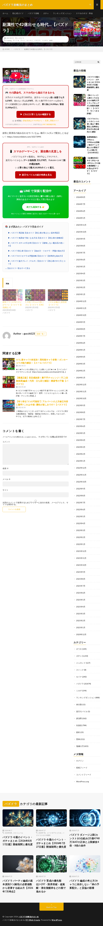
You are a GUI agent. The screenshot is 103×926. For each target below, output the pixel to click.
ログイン (80, 761)
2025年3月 (80, 280)
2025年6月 (80, 259)
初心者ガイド (18, 13)
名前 (6, 468)
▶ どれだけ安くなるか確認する (35, 114)
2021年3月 (80, 613)
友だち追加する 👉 (35, 207)
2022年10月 (81, 482)
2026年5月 (80, 218)
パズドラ (21, 38)
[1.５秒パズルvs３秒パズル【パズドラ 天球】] (35, 295)
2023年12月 (81, 384)
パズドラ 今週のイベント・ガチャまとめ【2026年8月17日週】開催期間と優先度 (18, 841)
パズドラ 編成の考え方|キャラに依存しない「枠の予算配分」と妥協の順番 (84, 884)
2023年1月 (80, 461)
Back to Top (52, 907)
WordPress (57, 920)
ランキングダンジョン (62, 13)
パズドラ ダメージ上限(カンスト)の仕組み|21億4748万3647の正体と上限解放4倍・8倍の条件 (84, 840)
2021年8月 (80, 579)
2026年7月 (80, 204)
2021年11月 (81, 558)
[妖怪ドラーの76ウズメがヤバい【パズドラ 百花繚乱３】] (13, 295)
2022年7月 (80, 502)
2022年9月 (80, 488)
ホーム (5, 13)
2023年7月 (80, 419)
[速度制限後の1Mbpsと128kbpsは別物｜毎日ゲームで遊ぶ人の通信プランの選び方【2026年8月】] (79, 142)
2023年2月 (80, 454)
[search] (98, 62)
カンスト (29, 40)
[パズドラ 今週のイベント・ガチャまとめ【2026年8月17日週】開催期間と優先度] (79, 82)
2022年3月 (80, 530)
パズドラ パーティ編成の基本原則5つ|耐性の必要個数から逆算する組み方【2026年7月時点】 (18, 886)
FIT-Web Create (33, 920)
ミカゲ (79, 690)
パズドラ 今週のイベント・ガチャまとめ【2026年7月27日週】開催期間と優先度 (51, 843)
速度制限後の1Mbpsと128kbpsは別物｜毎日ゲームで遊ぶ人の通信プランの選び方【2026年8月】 (93, 145)
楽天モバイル (81, 711)
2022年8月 (80, 495)
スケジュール (18, 833)
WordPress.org (82, 781)
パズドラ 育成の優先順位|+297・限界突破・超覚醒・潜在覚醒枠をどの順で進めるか (51, 886)
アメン (22, 40)
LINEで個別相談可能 (49, 124)
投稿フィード (81, 767)
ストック (80, 670)
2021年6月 (80, 593)
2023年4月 (80, 440)
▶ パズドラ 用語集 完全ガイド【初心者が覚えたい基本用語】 (34, 233)
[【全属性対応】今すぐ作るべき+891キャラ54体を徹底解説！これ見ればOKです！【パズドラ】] (79, 163)
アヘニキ (16, 40)
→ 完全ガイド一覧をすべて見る (17, 268)
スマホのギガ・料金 (84, 13)
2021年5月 (80, 600)
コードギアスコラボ (54, 833)
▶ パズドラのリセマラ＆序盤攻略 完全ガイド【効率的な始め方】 (36, 256)
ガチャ (46, 13)
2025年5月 (80, 266)
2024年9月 (80, 322)
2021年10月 (81, 565)
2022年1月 (80, 544)
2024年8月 (80, 329)
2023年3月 (80, 447)
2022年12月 (81, 468)
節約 (78, 732)
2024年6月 (80, 343)
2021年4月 (80, 606)
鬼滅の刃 (80, 746)
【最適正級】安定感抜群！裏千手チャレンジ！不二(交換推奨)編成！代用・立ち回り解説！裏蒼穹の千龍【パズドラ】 (42, 380)
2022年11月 (81, 475)
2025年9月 (80, 239)
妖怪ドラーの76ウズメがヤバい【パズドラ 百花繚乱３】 (12, 304)
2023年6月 (80, 426)
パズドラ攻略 (33, 13)
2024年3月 (80, 364)
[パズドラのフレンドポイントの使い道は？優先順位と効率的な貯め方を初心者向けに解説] (79, 123)
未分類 (79, 704)
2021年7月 (80, 586)
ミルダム (45, 40)
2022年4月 (80, 523)
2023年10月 (81, 398)
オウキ (79, 649)
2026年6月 (80, 211)
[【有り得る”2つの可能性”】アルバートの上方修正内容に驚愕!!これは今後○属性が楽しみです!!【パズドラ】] (9, 406)
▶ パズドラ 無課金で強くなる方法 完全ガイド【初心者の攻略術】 (36, 238)
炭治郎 (79, 718)
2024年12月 (81, 301)
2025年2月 (80, 287)
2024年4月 (80, 357)
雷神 (78, 739)
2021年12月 (81, 551)
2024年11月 (81, 308)
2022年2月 (80, 537)
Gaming (9, 40)
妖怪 (51, 40)
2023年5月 (80, 433)
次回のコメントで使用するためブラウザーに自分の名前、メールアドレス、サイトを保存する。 (35, 503)
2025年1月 (80, 294)
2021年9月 (80, 572)
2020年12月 (81, 634)
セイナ (79, 677)
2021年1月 (80, 627)
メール (6, 479)
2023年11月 (81, 391)
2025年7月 (80, 252)
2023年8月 (80, 412)
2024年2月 (80, 370)
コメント (6, 442)
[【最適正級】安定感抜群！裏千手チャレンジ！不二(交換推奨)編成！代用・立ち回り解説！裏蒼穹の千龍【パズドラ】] (9, 382)
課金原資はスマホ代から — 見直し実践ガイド (41, 121)
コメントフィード (83, 774)
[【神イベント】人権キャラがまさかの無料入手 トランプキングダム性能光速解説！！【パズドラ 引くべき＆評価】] (79, 100)
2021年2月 (80, 620)
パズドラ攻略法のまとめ (29, 917)
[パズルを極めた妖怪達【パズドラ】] (58, 295)
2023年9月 (80, 405)
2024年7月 (80, 336)
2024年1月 (80, 377)
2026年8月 (80, 197)
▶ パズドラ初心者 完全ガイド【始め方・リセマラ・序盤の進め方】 (36, 251)
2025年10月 (81, 232)
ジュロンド (81, 663)
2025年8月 (80, 246)
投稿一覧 (40, 334)
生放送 (79, 725)
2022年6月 (80, 509)
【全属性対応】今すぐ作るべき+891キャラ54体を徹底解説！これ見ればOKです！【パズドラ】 (93, 166)
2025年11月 (81, 225)
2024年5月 (80, 350)
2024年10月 (81, 315)
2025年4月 (80, 273)
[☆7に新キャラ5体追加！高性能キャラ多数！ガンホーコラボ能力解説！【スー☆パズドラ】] (9, 364)
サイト (5, 490)
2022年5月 (80, 516)
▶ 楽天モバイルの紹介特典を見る (35, 175)
